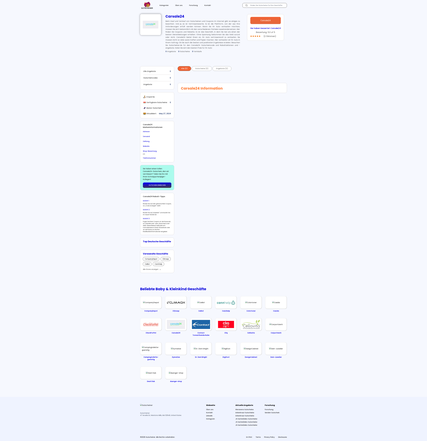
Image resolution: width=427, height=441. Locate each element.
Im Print (249, 437)
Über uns (178, 5)
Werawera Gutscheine (244, 409)
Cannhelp (158, 264)
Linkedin (209, 416)
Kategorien (164, 5)
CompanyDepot (151, 259)
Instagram (210, 419)
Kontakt (207, 5)
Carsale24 (265, 20)
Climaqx (165, 259)
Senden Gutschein (272, 413)
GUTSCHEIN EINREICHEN (157, 185)
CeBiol (147, 264)
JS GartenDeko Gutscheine (246, 419)
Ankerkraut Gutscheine (244, 413)
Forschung (193, 5)
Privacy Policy (269, 437)
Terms (258, 437)
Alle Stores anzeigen (150, 269)
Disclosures (282, 437)
